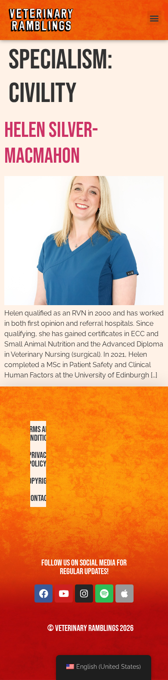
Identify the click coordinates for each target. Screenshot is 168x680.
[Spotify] (104, 593)
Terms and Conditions (38, 433)
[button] (154, 18)
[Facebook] (43, 593)
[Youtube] (64, 593)
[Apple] (124, 593)
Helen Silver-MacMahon (51, 143)
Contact (38, 498)
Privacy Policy (38, 459)
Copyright (38, 481)
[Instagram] (84, 593)
